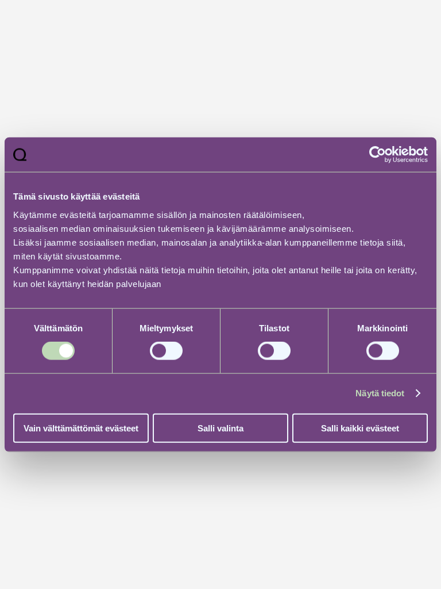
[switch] (166, 351)
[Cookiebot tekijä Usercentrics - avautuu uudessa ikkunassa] (377, 154)
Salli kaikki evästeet (360, 428)
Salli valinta (220, 428)
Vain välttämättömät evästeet (81, 428)
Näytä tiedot (379, 393)
